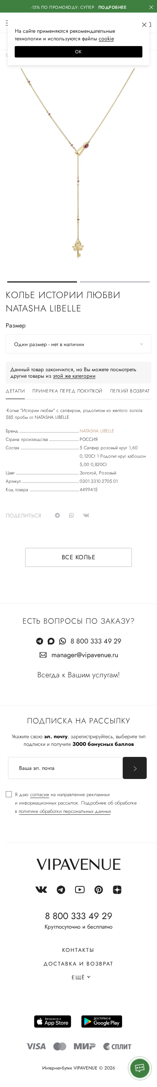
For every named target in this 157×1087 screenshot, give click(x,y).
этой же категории (74, 376)
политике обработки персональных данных (65, 811)
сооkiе (106, 38)
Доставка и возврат (78, 963)
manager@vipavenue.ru (84, 654)
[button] (42, 282)
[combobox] (78, 343)
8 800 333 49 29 (95, 641)
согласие (39, 794)
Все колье (79, 557)
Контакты (78, 950)
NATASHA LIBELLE (97, 431)
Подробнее (112, 7)
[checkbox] (71, 803)
